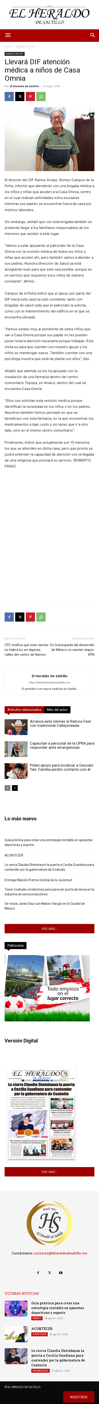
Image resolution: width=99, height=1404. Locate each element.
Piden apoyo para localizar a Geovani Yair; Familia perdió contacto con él (61, 767)
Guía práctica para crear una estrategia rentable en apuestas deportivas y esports (49, 842)
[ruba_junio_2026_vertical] (47, 1020)
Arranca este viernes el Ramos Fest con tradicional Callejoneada (60, 723)
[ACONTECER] (16, 1334)
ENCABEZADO (40, 1370)
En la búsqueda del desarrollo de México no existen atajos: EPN (72, 650)
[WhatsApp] (41, 96)
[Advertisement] (49, 548)
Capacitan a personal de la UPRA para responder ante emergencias (62, 745)
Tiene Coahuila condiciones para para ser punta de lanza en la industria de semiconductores (49, 892)
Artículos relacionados (24, 710)
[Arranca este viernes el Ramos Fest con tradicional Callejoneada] (16, 727)
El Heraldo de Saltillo (24, 86)
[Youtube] (60, 1272)
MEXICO (37, 1318)
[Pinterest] (30, 96)
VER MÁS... (49, 928)
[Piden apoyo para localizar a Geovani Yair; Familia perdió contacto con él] (16, 771)
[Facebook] (9, 96)
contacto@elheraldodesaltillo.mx (60, 1253)
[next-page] (15, 788)
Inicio (8, 46)
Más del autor (57, 710)
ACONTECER (14, 855)
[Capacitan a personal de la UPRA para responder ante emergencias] (16, 749)
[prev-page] (7, 788)
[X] (19, 96)
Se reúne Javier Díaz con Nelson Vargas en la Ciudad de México (45, 906)
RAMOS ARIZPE (25, 46)
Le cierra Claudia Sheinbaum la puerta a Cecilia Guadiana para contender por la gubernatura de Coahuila (49, 867)
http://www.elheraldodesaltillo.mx (49, 682)
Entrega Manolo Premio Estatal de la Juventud (38, 880)
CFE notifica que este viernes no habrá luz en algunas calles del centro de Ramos (27, 650)
